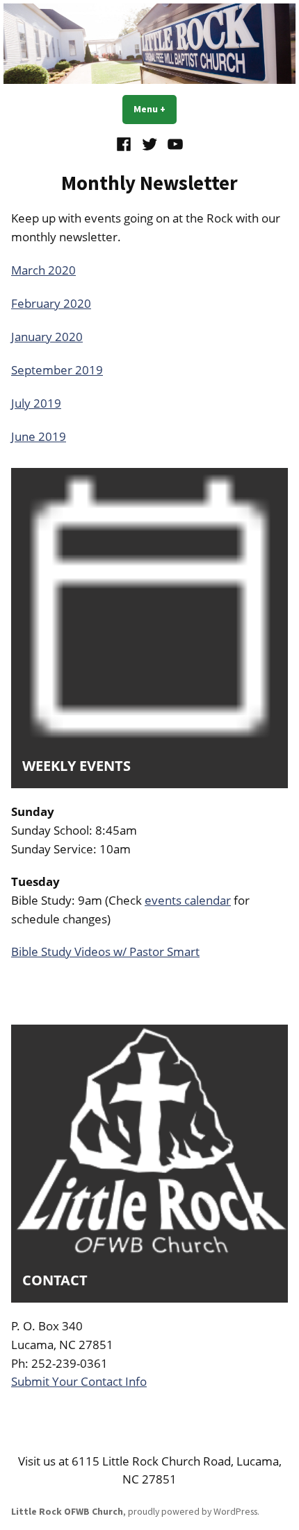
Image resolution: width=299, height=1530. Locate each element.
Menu (155, 109)
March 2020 (43, 270)
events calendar (188, 900)
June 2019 (38, 436)
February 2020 (51, 303)
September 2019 (57, 370)
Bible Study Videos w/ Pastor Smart (105, 951)
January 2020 (47, 337)
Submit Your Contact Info (79, 1381)
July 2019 (36, 403)
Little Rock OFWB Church (67, 1511)
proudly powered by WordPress (192, 1511)
